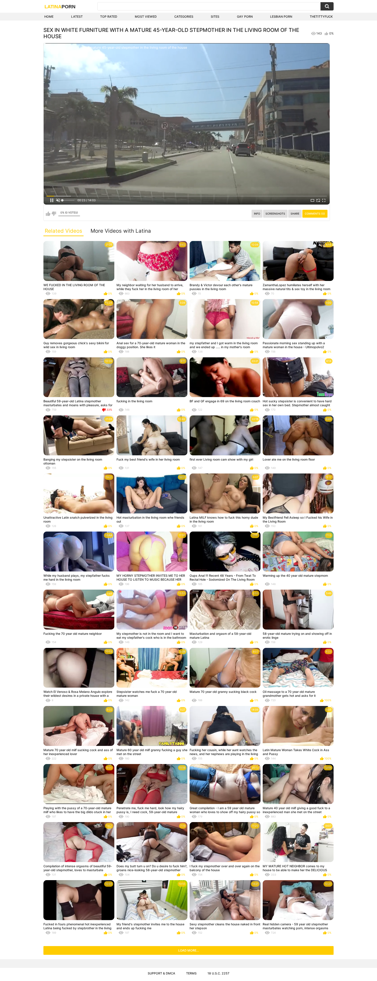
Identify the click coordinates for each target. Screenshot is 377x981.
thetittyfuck (321, 16)
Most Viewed (146, 16)
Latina (60, 6)
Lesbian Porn (281, 16)
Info (257, 213)
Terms (191, 973)
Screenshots (275, 213)
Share (295, 213)
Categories (183, 16)
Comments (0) (315, 213)
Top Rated (108, 16)
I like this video (48, 214)
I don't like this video (53, 214)
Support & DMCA (161, 973)
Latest (77, 16)
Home (48, 16)
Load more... (188, 950)
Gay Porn (245, 16)
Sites (215, 16)
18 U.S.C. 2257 (218, 973)
